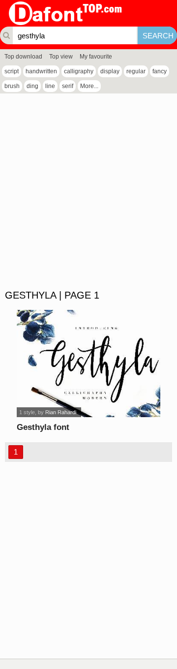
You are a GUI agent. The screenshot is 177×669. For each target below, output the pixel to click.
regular (136, 71)
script (11, 71)
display (109, 71)
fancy (159, 71)
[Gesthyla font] (88, 363)
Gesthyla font (43, 427)
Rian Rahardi (60, 412)
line (50, 86)
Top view (61, 56)
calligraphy (78, 71)
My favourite (96, 56)
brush (12, 86)
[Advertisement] (88, 191)
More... (89, 86)
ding (32, 86)
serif (67, 86)
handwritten (41, 71)
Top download (23, 56)
